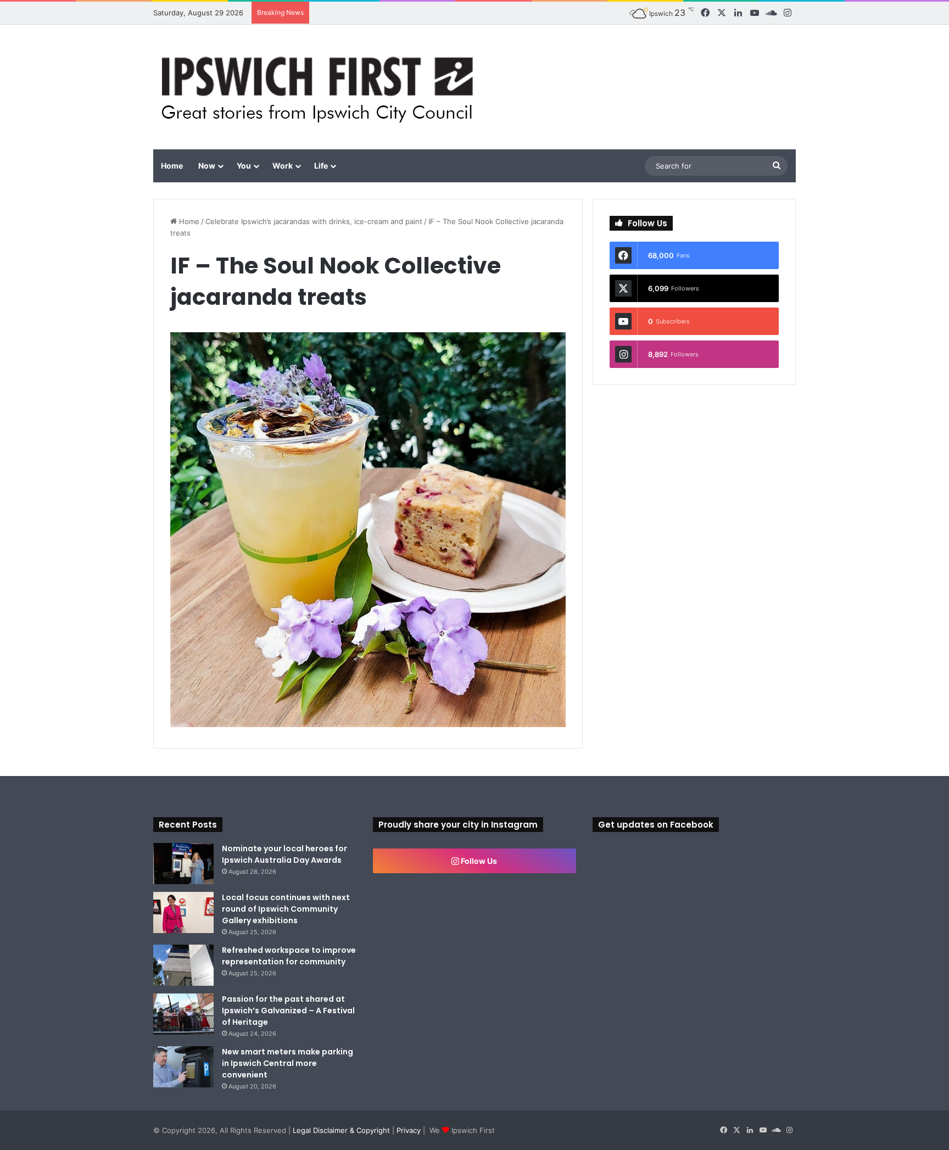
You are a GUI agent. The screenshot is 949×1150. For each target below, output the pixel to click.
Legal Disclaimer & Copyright (341, 1130)
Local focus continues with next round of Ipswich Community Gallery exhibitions (286, 909)
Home (172, 165)
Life (321, 165)
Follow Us (478, 861)
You (244, 165)
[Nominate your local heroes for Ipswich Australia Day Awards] (183, 863)
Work (282, 165)
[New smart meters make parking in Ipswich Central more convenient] (183, 1066)
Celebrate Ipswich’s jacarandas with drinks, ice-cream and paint (313, 221)
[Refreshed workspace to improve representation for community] (183, 965)
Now (206, 165)
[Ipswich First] (320, 87)
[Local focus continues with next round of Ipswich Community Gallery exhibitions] (183, 912)
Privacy (409, 1130)
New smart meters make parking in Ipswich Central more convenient (287, 1063)
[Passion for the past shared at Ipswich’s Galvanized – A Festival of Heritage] (183, 1014)
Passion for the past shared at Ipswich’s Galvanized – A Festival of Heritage (288, 1010)
